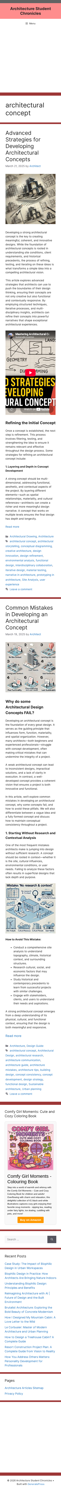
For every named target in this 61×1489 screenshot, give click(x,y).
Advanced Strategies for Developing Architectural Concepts (23, 146)
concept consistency (28, 1074)
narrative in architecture (20, 574)
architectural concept (23, 541)
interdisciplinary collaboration (33, 565)
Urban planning (31, 1089)
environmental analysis (19, 560)
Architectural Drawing (23, 536)
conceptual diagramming (36, 546)
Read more (12, 526)
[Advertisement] (30, 60)
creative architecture (18, 550)
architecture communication (22, 1060)
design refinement (31, 555)
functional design (16, 1084)
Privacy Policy (14, 1393)
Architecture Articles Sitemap (24, 1388)
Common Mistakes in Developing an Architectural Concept (29, 617)
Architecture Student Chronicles (30, 11)
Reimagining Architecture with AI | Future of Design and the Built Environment (27, 1298)
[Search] (51, 1239)
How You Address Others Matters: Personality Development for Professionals (27, 1361)
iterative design (15, 570)
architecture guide (16, 1065)
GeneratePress (36, 1484)
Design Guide (35, 1045)
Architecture (46, 536)
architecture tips (28, 1069)
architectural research (29, 1055)
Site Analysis (30, 579)
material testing (36, 570)
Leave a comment (21, 589)
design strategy (33, 1079)
